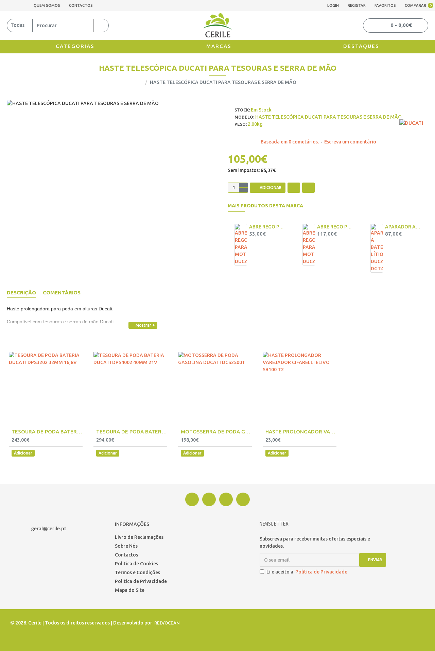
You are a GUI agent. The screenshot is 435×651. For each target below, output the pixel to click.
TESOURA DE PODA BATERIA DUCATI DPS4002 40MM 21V (131, 431)
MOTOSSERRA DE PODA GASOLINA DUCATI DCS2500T (216, 431)
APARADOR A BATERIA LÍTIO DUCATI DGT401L (403, 226)
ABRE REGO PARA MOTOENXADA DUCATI (335, 226)
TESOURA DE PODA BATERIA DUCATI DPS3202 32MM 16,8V (47, 431)
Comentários (62, 292)
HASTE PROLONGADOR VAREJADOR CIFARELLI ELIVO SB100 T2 (300, 431)
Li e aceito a (306, 572)
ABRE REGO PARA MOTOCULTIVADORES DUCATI (267, 226)
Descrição (21, 292)
